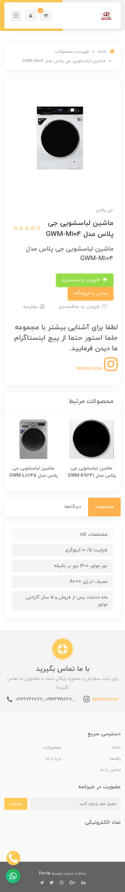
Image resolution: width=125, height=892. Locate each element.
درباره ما (53, 759)
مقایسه (31, 307)
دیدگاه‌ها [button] (72, 507)
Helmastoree (90, 368)
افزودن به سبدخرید (81, 280)
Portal (44, 873)
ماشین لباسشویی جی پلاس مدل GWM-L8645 (33, 472)
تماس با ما (110, 770)
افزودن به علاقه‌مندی (80, 307)
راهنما (115, 759)
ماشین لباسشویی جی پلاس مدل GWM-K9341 (92, 472)
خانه (116, 748)
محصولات (52, 748)
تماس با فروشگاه (91, 293)
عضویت (16, 804)
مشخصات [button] (104, 507)
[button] (45, 15)
